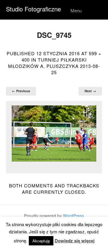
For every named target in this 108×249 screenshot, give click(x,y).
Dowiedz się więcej (74, 241)
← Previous (21, 91)
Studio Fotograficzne (33, 9)
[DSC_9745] (54, 133)
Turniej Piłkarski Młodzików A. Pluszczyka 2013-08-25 (54, 65)
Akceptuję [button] (41, 241)
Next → (90, 91)
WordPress (73, 215)
